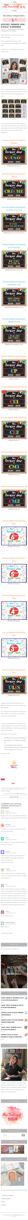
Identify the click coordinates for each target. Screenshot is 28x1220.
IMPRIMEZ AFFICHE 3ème (14, 658)
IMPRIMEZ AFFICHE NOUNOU (14, 166)
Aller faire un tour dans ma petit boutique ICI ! (15, 738)
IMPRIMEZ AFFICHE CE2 (14, 440)
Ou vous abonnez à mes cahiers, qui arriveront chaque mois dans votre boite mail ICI (15, 747)
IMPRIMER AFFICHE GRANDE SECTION (14, 344)
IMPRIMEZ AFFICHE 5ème (14, 583)
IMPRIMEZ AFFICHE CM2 (14, 509)
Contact (3, 1201)
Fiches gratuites (5, 31)
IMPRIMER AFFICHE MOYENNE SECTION (14, 307)
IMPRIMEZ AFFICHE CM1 (14, 474)
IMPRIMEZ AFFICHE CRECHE (14, 199)
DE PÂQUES (14, 974)
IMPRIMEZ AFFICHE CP (14, 379)
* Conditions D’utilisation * (7, 1195)
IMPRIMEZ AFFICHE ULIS (14, 695)
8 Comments (13, 31)
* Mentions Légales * (6, 1198)
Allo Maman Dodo (16, 1215)
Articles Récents (12, 29)
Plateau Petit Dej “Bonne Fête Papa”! (15, 793)
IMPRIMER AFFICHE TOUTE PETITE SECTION (14, 233)
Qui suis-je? (3, 1204)
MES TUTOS (14, 967)
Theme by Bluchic (14, 1216)
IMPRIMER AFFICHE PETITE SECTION (14, 270)
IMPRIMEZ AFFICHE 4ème (14, 621)
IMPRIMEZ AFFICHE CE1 (14, 409)
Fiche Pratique (20, 29)
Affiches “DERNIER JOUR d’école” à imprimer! (13, 25)
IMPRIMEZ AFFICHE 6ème (14, 546)
